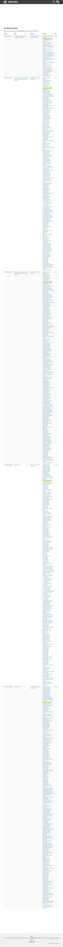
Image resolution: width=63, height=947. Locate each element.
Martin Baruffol (46, 625)
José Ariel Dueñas (46, 173)
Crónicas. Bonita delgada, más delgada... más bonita (20, 36)
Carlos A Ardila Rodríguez (48, 108)
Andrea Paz (45, 486)
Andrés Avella (45, 487)
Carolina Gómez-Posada (48, 516)
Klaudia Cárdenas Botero (48, 193)
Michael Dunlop (46, 225)
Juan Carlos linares (47, 578)
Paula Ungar (45, 651)
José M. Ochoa (46, 176)
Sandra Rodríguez (46, 246)
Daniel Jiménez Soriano (48, 318)
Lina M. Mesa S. (46, 198)
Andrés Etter (45, 89)
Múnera (44, 229)
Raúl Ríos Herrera (46, 243)
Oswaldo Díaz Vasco (47, 240)
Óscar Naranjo (46, 238)
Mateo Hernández (46, 219)
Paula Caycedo (46, 650)
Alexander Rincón (46, 83)
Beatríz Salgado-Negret (47, 499)
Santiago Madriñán (47, 247)
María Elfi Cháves (46, 613)
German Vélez (46, 146)
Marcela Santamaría (47, 607)
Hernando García (46, 154)
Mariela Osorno (46, 624)
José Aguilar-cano (46, 172)
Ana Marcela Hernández (48, 476)
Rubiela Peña (45, 662)
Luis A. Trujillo (45, 205)
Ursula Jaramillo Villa (47, 674)
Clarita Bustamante (47, 310)
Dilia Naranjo (45, 543)
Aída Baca (45, 79)
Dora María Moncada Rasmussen (47, 128)
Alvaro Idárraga (46, 84)
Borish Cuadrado (46, 503)
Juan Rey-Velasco (46, 179)
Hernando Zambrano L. (47, 155)
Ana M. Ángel (45, 85)
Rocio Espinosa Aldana (47, 657)
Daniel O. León (46, 123)
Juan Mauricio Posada (47, 183)
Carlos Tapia (45, 106)
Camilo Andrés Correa (47, 102)
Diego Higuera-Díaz (47, 541)
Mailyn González (46, 604)
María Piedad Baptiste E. (48, 217)
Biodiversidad (17, 464)
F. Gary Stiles (45, 138)
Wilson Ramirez (46, 263)
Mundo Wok (45, 227)
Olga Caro (45, 233)
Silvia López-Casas (47, 251)
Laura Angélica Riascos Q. (48, 58)
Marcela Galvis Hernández (48, 605)
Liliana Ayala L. (46, 197)
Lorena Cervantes (46, 69)
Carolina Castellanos (47, 110)
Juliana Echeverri (46, 588)
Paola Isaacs (45, 242)
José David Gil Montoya (48, 54)
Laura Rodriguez (46, 589)
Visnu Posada (45, 259)
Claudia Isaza (45, 528)
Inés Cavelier (45, 558)
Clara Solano (45, 522)
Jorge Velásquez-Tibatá (47, 169)
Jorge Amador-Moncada (48, 567)
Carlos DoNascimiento (47, 105)
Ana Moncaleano (46, 474)
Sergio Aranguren (46, 668)
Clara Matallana (46, 114)
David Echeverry (46, 533)
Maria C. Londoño (46, 609)
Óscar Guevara (46, 237)
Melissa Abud (45, 223)
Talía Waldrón (45, 258)
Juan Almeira (45, 576)
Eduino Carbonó (46, 133)
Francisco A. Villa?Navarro (48, 141)
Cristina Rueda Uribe (47, 118)
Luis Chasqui (45, 599)
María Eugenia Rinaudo (48, 614)
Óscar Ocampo (46, 431)
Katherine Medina (46, 57)
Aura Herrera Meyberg (47, 42)
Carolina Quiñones (47, 517)
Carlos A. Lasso (46, 109)
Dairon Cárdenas (46, 121)
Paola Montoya (46, 647)
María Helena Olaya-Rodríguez (47, 618)
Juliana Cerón (46, 185)
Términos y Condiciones (54, 943)
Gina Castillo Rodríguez (48, 51)
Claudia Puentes (46, 44)
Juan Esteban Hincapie (47, 579)
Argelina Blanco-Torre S (48, 496)
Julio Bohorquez (46, 189)
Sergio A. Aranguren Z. (47, 250)
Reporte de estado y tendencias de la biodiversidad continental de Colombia (21, 273)
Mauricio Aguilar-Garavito (48, 626)
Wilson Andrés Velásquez (48, 264)
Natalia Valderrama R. (47, 230)
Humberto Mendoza (47, 156)
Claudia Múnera (46, 311)
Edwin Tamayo (46, 135)
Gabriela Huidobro (46, 143)
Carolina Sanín (46, 113)
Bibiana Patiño (46, 97)
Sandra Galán (45, 663)
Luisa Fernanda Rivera (47, 70)
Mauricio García (46, 222)
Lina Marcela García (47, 200)
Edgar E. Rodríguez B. (47, 131)
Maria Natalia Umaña (47, 608)
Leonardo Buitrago (46, 196)
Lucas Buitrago (46, 597)
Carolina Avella (46, 512)
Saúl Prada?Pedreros (47, 248)
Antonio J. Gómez (46, 495)
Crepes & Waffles (46, 117)
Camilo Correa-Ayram (47, 101)
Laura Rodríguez (46, 813)
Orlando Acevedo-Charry (48, 643)
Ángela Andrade (46, 92)
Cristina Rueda (46, 529)
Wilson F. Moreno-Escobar (48, 678)
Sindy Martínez (46, 252)
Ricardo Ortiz (45, 655)
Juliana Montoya (46, 188)
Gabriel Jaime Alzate (47, 75)
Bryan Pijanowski (46, 504)
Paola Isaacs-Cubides (47, 646)
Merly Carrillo (45, 629)
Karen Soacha (46, 190)
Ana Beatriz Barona (47, 475)
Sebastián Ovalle (46, 667)
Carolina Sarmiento (47, 518)
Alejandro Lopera (46, 470)
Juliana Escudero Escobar (48, 55)
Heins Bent (45, 554)
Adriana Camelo (46, 464)
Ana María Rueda (46, 482)
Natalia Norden (46, 635)
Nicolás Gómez (46, 638)
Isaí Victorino (45, 158)
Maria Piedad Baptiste (47, 622)
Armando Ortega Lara (47, 93)
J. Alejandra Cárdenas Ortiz (48, 53)
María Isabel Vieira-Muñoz (48, 621)
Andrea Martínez (46, 484)
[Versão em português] (34, 942)
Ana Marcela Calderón (47, 87)
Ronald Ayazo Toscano (47, 659)
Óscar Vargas (45, 239)
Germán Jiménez (46, 551)
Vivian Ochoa (45, 260)
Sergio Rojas (45, 670)
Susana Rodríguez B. (47, 255)
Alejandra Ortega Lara (47, 80)
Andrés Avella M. (46, 709)
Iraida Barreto (45, 559)
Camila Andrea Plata (47, 100)
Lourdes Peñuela (46, 204)
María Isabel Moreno (47, 620)
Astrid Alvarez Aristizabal (48, 94)
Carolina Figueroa (46, 112)
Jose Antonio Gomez (47, 792)
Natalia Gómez (46, 633)
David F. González (46, 536)
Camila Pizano (46, 98)
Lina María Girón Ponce (48, 67)
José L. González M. (47, 175)
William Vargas (46, 675)
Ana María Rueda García (48, 483)
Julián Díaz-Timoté (46, 184)
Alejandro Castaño (46, 468)
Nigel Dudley (45, 231)
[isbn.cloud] (13, 2)
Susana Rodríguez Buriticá (48, 671)
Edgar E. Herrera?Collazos (48, 130)
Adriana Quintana (46, 466)
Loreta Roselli (45, 201)
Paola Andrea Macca (47, 71)
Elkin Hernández (46, 545)
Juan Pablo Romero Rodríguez (47, 584)
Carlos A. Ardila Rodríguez (48, 302)
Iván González (46, 560)
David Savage (46, 534)
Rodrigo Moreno (46, 658)
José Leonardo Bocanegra (48, 571)
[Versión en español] (29, 942)
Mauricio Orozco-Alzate (47, 628)
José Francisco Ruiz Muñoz (48, 570)
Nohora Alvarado (46, 639)
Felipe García (45, 139)
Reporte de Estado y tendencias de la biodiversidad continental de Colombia (21, 79)
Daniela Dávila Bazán (47, 45)
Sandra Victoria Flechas (48, 888)
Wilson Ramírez (46, 456)
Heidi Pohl (45, 553)
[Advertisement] (31, 16)
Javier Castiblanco (46, 160)
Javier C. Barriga (46, 159)
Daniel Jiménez (46, 122)
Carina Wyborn (46, 104)
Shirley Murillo (46, 74)
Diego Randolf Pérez (47, 542)
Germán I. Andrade (47, 343)
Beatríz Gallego (46, 497)
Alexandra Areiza (46, 471)
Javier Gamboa (46, 162)
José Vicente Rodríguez (48, 575)
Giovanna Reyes (46, 150)
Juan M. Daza (45, 582)
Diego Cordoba (46, 126)
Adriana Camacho (46, 77)
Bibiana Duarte (46, 501)
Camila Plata (45, 507)
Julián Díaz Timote (46, 587)
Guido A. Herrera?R (47, 151)
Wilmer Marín (45, 262)
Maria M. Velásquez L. (47, 214)
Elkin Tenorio (45, 546)
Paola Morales (46, 649)
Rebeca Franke (46, 653)
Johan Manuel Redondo (48, 566)
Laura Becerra (46, 194)
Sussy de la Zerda (46, 256)
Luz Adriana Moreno (47, 209)
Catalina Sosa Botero (47, 520)
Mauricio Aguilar (46, 851)
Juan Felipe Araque (47, 580)
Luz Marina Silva (46, 603)
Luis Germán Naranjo (47, 206)
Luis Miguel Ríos (46, 208)
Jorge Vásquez (46, 168)
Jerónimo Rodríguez (47, 165)
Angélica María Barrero (47, 493)
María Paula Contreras (47, 216)
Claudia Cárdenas (46, 526)
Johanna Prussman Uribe (48, 167)
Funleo (44, 142)
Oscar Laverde (46, 645)
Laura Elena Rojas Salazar (48, 591)
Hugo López (45, 557)
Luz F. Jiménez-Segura (47, 210)
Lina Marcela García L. (47, 596)
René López (45, 654)
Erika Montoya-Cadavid (47, 137)
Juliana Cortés (46, 187)
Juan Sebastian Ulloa (47, 586)
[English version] (31, 942)
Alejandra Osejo (46, 274)
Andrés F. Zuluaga (46, 90)
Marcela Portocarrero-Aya (48, 212)
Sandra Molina (46, 73)
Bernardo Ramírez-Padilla (48, 96)
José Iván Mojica (46, 171)
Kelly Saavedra (46, 192)
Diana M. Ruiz (46, 125)
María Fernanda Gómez (48, 616)
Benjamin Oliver (46, 500)
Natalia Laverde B (46, 634)
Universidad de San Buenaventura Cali (34, 36)
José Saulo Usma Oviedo (48, 177)
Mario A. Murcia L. (46, 218)
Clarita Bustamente (47, 116)
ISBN (31, 936)
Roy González (46, 660)
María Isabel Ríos (46, 213)
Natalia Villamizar (46, 637)
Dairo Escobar (46, 119)
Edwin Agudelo (46, 134)
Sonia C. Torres (46, 254)
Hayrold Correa (46, 152)
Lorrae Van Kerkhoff (47, 202)
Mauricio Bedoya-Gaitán (48, 221)
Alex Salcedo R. (46, 81)
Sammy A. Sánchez (47, 244)
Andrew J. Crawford (47, 492)
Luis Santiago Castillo (47, 600)
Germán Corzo (46, 144)
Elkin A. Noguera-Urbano (48, 547)
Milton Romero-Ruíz (47, 226)
